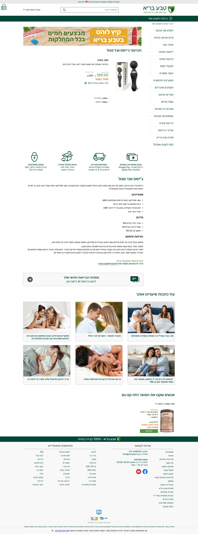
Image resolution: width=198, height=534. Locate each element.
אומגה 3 (66, 463)
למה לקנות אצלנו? (163, 144)
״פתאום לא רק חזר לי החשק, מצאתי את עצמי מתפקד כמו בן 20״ (153, 380)
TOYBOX (98, 98)
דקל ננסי (39, 455)
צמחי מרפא (167, 101)
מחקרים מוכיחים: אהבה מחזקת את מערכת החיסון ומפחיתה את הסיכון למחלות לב (48, 337)
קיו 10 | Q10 (91, 466)
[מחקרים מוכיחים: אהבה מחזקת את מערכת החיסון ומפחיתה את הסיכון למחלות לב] (46, 332)
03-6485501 (135, 451)
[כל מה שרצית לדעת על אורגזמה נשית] (99, 375)
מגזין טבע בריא (165, 137)
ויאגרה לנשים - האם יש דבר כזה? (104, 335)
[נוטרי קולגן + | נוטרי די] (167, 421)
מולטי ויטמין (65, 470)
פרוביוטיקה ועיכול (163, 37)
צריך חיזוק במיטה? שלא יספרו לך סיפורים (48, 379)
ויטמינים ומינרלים (164, 87)
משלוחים (169, 452)
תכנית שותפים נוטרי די (163, 495)
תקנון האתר (168, 474)
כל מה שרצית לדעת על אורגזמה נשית (102, 379)
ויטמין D (93, 474)
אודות (170, 455)
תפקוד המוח (166, 66)
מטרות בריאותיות (164, 108)
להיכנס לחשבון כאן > (108, 263)
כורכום (40, 459)
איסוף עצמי (168, 470)
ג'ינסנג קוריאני (63, 481)
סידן (41, 474)
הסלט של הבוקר (164, 30)
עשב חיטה (39, 466)
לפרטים (149, 431)
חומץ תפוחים (64, 452)
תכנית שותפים (167, 492)
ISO (41, 452)
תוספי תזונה (64, 484)
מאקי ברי (92, 481)
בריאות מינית (166, 123)
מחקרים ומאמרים (89, 484)
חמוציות (66, 474)
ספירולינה (92, 477)
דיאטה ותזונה (166, 51)
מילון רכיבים (168, 499)
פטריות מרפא (166, 94)
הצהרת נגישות (166, 484)
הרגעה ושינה (166, 59)
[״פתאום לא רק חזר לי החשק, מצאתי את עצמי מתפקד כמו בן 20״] (151, 375)
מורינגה (66, 466)
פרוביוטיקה (38, 463)
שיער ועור (168, 44)
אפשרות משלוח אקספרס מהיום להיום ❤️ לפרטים (99, 2)
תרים (67, 477)
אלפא (93, 452)
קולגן (94, 459)
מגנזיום (67, 459)
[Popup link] (126, 76)
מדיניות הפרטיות (62, 530)
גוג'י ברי (92, 455)
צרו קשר (169, 463)
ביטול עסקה (168, 506)
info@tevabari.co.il (132, 454)
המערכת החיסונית (163, 80)
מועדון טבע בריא (166, 488)
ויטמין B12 (92, 470)
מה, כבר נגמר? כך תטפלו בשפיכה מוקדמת (152, 335)
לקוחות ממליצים (166, 503)
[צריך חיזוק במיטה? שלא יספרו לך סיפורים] (46, 375)
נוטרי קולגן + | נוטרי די (165, 404)
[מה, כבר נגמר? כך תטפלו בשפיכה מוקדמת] (151, 332)
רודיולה (40, 481)
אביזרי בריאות (165, 130)
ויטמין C (40, 470)
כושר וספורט (166, 73)
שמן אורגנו (65, 455)
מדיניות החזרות (166, 459)
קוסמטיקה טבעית (163, 116)
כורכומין (92, 463)
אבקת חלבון (38, 477)
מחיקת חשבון (167, 466)
